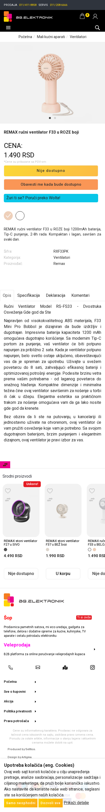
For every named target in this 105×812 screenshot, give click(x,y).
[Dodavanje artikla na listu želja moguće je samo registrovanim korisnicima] (8, 491)
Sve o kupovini (14, 691)
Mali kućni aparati (51, 37)
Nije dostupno (51, 170)
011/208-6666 (58, 5)
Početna (25, 37)
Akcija (8, 701)
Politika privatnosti (18, 711)
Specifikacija (28, 295)
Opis (7, 295)
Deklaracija (55, 295)
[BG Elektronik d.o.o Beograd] (28, 16)
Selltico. (30, 749)
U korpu (63, 573)
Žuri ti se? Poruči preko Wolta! (33, 197)
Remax (59, 264)
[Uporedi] (8, 500)
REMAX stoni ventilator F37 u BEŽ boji (62, 542)
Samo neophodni (20, 803)
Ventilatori (78, 37)
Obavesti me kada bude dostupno (51, 184)
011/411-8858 (27, 5)
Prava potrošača (16, 721)
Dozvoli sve (51, 803)
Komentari (80, 295)
